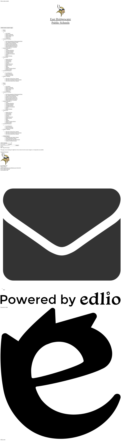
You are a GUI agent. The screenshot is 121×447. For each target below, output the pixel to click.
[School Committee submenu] (11, 48)
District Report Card (10, 35)
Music (7, 66)
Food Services (8, 61)
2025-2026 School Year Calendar (12, 80)
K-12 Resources (9, 72)
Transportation (8, 60)
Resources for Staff (9, 75)
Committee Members (10, 50)
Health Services (9, 65)
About (7, 49)
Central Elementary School (11, 138)
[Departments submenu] (3, 58)
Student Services (9, 59)
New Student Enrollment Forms (12, 42)
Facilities (7, 62)
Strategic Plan (8, 36)
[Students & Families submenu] (3, 40)
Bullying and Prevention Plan (11, 44)
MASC (7, 54)
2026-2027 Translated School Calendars (13, 79)
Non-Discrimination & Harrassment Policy (14, 41)
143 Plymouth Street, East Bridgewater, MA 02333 (11, 167)
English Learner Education (11, 43)
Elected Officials (9, 56)
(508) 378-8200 (7, 169)
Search (2, 145)
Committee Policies (9, 52)
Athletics (7, 67)
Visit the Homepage (4, 151)
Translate (10, 144)
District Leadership (9, 34)
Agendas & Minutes (10, 51)
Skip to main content (5, 1)
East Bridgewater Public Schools (12, 137)
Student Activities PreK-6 (11, 68)
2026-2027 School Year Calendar (12, 78)
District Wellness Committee (11, 46)
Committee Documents (10, 53)
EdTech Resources (9, 74)
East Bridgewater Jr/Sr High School (13, 139)
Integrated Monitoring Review (12, 45)
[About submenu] (3, 32)
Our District (8, 33)
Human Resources (9, 63)
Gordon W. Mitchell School (11, 140)
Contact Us (8, 37)
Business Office (9, 69)
